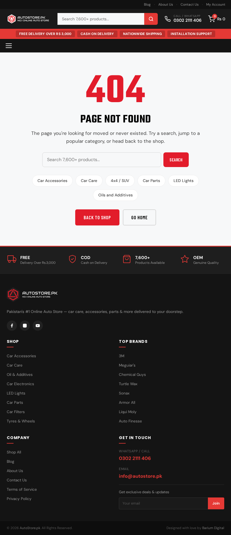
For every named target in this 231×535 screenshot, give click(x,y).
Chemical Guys (132, 374)
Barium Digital (213, 528)
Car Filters (16, 411)
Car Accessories (52, 180)
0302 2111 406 (135, 458)
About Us (165, 4)
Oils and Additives (115, 195)
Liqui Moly (128, 411)
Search (176, 159)
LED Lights (184, 180)
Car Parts (151, 180)
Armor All (127, 402)
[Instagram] (25, 326)
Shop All (14, 452)
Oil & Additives (20, 374)
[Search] (151, 19)
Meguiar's (127, 365)
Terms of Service (22, 489)
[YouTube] (38, 326)
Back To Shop (97, 217)
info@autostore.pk (140, 476)
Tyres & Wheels (21, 421)
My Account (215, 4)
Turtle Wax (128, 383)
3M (121, 356)
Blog (147, 4)
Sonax (124, 393)
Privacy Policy (19, 498)
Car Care (89, 180)
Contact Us (190, 4)
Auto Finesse (130, 421)
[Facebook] (12, 326)
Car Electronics (20, 383)
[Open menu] (8, 46)
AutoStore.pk (30, 528)
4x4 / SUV (120, 180)
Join (216, 503)
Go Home (139, 217)
